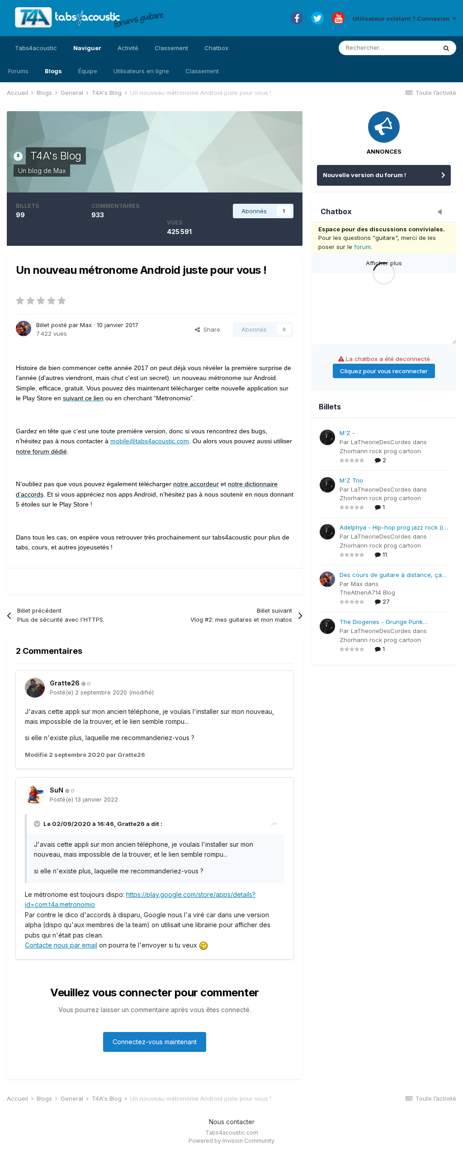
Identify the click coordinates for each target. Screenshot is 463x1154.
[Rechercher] (446, 48)
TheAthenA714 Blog (367, 592)
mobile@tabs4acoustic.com (149, 441)
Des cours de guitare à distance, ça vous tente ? (391, 575)
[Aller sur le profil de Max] (23, 328)
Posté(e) (88, 692)
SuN (56, 790)
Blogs (53, 71)
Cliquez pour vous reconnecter (384, 371)
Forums (18, 71)
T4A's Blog (55, 155)
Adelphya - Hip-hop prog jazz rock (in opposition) (393, 528)
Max (59, 170)
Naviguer (87, 48)
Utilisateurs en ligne (141, 71)
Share (210, 329)
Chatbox (216, 48)
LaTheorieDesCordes (381, 442)
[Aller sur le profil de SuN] (35, 795)
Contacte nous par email (61, 945)
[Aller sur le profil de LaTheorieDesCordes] (327, 437)
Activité (128, 48)
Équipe (87, 71)
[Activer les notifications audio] (442, 212)
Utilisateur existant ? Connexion (403, 18)
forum (362, 246)
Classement (202, 71)
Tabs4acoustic (36, 48)
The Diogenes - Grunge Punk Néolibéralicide (381, 622)
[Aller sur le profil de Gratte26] (35, 688)
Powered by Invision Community (231, 1140)
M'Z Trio (351, 480)
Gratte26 (65, 683)
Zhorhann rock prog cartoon (380, 451)
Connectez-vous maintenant (155, 1042)
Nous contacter (232, 1122)
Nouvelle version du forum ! (364, 174)
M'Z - (347, 432)
